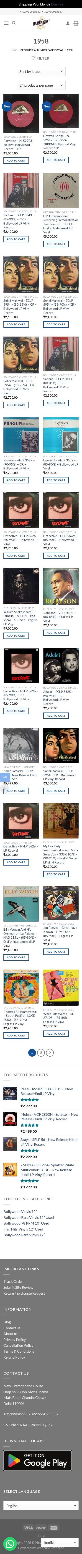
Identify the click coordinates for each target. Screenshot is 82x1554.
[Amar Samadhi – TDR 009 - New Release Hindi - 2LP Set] (21, 745)
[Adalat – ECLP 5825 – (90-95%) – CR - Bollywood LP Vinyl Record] (61, 666)
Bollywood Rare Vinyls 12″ (24, 1235)
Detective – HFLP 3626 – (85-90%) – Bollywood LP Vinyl (60, 540)
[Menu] (6, 23)
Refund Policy (14, 1357)
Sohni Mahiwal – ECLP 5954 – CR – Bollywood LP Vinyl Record (59, 775)
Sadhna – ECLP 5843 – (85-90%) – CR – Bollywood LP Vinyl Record (18, 221)
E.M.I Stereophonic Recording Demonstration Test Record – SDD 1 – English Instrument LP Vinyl (61, 224)
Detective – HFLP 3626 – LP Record (20, 848)
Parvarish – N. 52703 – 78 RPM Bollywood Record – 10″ (19, 145)
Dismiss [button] (57, 4)
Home (13, 50)
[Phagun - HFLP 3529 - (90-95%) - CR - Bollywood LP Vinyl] (21, 434)
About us (10, 1333)
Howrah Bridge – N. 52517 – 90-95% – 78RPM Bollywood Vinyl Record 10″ (59, 142)
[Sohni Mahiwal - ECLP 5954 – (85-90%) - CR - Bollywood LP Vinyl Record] (61, 274)
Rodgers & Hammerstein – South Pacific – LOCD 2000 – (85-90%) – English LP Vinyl (20, 1018)
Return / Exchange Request (24, 1293)
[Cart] (76, 23)
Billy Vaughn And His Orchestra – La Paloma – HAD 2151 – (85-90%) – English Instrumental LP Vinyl (20, 938)
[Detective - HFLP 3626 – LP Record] (21, 821)
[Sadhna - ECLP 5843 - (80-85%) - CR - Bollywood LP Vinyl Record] (61, 354)
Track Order (13, 1281)
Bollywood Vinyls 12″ (20, 1211)
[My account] (68, 23)
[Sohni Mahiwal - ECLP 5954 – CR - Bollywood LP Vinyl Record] (61, 745)
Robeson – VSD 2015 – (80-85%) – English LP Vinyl (59, 617)
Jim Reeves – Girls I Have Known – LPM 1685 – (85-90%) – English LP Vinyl (60, 934)
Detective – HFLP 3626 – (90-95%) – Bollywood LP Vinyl (20, 540)
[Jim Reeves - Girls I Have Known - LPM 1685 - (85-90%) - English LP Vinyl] (61, 903)
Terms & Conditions (18, 1351)
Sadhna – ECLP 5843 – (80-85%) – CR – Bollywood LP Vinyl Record (58, 385)
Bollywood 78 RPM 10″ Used (26, 1223)
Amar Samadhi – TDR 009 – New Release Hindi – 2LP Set (20, 775)
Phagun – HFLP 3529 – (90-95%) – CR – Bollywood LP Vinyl (19, 464)
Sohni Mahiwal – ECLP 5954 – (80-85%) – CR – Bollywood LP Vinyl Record (20, 307)
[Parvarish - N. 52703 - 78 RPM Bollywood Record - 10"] (21, 113)
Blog (7, 1322)
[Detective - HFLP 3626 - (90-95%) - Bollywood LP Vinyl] (21, 510)
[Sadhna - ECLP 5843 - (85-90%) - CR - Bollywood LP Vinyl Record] (21, 190)
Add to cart (16, 160)
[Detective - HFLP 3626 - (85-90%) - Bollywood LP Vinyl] (61, 510)
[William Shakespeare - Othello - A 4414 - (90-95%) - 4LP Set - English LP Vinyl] (21, 586)
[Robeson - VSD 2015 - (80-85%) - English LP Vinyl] (61, 586)
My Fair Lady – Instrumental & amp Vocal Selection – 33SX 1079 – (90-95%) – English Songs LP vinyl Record (61, 854)
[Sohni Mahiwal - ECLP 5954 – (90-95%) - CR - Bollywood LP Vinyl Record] (21, 355)
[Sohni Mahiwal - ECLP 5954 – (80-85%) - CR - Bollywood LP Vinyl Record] (21, 274)
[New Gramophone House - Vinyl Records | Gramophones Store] (41, 23)
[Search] (13, 23)
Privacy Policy (14, 1339)
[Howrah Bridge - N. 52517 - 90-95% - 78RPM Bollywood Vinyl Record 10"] (61, 111)
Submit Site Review (18, 1287)
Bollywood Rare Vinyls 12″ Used (28, 1217)
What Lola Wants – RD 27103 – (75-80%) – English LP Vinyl (58, 1018)
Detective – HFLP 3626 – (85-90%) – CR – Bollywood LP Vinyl (20, 695)
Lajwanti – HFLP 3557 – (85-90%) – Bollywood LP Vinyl (60, 464)
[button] (10, 1544)
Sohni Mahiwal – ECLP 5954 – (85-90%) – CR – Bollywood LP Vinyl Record (60, 307)
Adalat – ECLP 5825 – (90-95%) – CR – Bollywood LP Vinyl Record (58, 698)
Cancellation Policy (18, 1345)
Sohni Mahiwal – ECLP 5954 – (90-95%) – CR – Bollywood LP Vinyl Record (20, 387)
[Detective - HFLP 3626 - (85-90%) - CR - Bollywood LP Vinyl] (21, 665)
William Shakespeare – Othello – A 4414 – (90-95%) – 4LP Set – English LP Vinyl (20, 618)
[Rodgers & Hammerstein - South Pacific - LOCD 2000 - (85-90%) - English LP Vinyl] (21, 987)
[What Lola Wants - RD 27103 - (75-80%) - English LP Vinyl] (61, 988)
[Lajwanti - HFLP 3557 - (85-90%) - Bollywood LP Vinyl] (61, 434)
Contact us (11, 1328)
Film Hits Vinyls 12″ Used (23, 1229)
